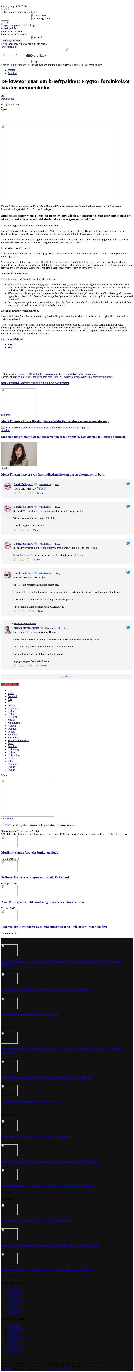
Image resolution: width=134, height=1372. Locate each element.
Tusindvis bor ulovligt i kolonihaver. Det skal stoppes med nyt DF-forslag (50, 1161)
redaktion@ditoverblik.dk (58, 1369)
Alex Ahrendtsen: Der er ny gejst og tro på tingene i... (36, 1136)
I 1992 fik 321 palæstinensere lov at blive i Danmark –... (38, 825)
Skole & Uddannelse (18, 740)
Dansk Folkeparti (23, 484)
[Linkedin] (52, 115)
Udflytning (13, 749)
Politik (13, 64)
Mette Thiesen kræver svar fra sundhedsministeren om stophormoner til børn (53, 474)
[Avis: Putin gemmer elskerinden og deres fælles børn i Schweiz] (9, 895)
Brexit (11, 693)
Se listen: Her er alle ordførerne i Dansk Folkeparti (35, 877)
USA (10, 758)
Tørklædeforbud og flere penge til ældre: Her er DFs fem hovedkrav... (48, 1186)
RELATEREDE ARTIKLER (17, 383)
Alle (10, 690)
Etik (10, 699)
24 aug (57, 573)
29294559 (6, 1369)
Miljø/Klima (14, 722)
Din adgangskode (41, 18)
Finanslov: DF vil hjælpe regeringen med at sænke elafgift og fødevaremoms (56, 374)
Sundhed (21, 64)
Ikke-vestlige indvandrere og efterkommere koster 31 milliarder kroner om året (54, 926)
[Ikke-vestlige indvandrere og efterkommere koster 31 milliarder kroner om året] (9, 920)
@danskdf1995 (45, 484)
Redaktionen (7, 98)
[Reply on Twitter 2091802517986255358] (15, 666)
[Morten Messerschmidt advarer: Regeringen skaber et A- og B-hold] (9, 983)
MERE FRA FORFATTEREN (51, 383)
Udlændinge (14, 755)
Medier (11, 719)
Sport (10, 743)
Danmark (12, 696)
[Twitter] (40, 115)
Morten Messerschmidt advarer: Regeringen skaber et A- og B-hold (46, 989)
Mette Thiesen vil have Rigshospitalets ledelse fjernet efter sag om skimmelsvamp (55, 421)
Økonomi (13, 764)
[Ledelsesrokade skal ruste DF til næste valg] (9, 1008)
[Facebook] (28, 115)
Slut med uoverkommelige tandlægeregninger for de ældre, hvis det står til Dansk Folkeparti (63, 436)
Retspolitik (13, 737)
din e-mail (37, 37)
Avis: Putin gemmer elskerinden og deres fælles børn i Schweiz (42, 902)
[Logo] (13, 58)
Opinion (12, 728)
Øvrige (11, 766)
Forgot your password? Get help (18, 25)
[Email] (64, 115)
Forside (5, 64)
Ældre (11, 761)
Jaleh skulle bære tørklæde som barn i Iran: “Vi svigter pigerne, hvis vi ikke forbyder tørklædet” (64, 376)
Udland (12, 752)
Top (10, 347)
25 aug (57, 544)
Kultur (11, 711)
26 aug (57, 484)
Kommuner (14, 708)
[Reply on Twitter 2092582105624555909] (15, 493)
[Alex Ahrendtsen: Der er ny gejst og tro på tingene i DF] (9, 1130)
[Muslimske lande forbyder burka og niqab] (9, 846)
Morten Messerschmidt (26, 627)
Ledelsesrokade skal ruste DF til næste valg (30, 1014)
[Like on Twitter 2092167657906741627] (29, 560)
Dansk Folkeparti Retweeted (25, 624)
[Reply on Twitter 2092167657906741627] (15, 560)
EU (9, 702)
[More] (75, 115)
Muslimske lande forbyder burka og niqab (29, 852)
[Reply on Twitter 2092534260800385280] (15, 530)
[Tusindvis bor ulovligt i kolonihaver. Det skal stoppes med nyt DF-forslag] (9, 1155)
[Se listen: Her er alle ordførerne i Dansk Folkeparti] (9, 871)
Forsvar (12, 705)
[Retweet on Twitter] (12, 623)
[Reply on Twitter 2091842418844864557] (15, 611)
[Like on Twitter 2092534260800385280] (29, 530)
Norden (12, 725)
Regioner (12, 734)
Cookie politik (8, 28)
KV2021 (12, 717)
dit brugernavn (39, 15)
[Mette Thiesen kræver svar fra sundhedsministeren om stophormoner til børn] (19, 465)
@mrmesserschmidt (52, 628)
